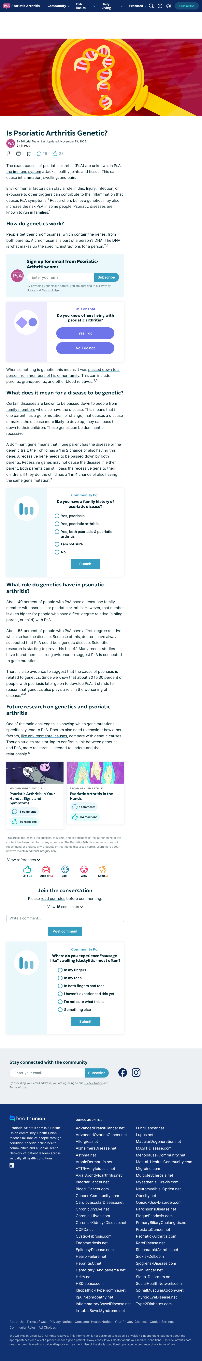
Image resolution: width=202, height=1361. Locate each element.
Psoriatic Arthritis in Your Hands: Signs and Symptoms (32, 798)
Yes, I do (85, 333)
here (54, 851)
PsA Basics (81, 6)
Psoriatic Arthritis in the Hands (91, 796)
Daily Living (106, 6)
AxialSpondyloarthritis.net (99, 1175)
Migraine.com (148, 1168)
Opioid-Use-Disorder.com (159, 1202)
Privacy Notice (162, 1341)
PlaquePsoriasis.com (154, 1216)
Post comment (65, 931)
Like (25, 871)
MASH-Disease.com (154, 1148)
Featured (136, 6)
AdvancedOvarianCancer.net (101, 1135)
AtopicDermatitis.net (94, 1162)
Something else (77, 1009)
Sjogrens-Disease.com (156, 1263)
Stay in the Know (97, 1312)
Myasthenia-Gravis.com (157, 1182)
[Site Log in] (168, 6)
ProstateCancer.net (153, 1229)
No (63, 552)
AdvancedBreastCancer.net (100, 1128)
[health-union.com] (27, 1119)
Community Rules (22, 1327)
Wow (81, 871)
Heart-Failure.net (91, 1256)
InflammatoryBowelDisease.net (103, 1304)
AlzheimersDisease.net (96, 1148)
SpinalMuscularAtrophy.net (160, 1290)
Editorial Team (30, 141)
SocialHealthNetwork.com (159, 1283)
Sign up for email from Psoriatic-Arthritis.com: (62, 264)
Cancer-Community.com (97, 1195)
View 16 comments (63, 907)
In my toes (73, 978)
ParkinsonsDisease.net (156, 1209)
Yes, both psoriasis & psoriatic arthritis (86, 534)
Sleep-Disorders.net (154, 1277)
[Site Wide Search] (151, 6)
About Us (16, 1322)
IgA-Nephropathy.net (94, 1297)
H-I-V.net (84, 1277)
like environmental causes (44, 736)
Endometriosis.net (92, 1243)
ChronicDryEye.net (92, 1209)
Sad (63, 871)
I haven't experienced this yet (89, 994)
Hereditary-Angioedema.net (101, 1270)
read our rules (53, 898)
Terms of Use (50, 290)
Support (45, 871)
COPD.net (84, 1229)
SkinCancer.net (149, 1270)
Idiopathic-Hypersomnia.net (101, 1290)
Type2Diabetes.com (154, 1304)
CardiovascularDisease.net (100, 1202)
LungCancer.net (150, 1128)
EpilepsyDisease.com (95, 1249)
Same (101, 871)
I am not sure (72, 544)
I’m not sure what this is (84, 1002)
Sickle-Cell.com (150, 1256)
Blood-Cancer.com (92, 1189)
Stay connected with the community (48, 1062)
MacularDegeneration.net (158, 1141)
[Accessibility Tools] (160, 6)
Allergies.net (87, 1141)
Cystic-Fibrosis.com (94, 1236)
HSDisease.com (90, 1283)
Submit (85, 564)
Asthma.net (86, 1155)
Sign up (179, 1330)
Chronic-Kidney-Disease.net (101, 1222)
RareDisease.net (150, 1243)
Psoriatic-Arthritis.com (156, 1236)
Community (57, 6)
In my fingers (75, 970)
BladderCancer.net (92, 1182)
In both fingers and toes (84, 986)
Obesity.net (146, 1195)
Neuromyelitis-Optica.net (158, 1189)
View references (22, 860)
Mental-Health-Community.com (164, 1162)
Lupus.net (144, 1135)
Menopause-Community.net (160, 1155)
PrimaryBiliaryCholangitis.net (162, 1222)
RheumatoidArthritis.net (157, 1249)
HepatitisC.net (88, 1263)
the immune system (23, 171)
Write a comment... (25, 918)
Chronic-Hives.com (93, 1216)
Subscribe (106, 277)
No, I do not (85, 348)
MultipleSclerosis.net (154, 1175)
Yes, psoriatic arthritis (80, 524)
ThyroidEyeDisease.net (156, 1297)
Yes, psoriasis (73, 516)
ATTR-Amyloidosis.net (95, 1168)
